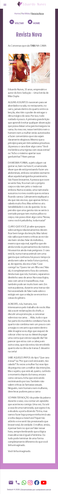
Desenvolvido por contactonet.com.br (36, 490)
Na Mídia (26, 13)
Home (17, 13)
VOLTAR (19, 23)
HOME (36, 23)
